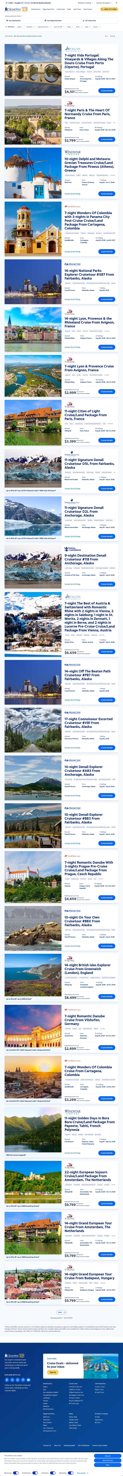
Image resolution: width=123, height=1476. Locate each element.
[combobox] (113, 36)
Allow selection (108, 1460)
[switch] (35, 1472)
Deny (107, 1465)
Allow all (108, 1456)
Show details (81, 1473)
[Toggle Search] (116, 3)
